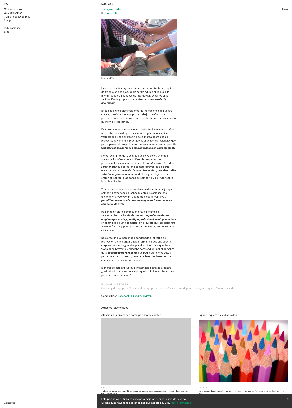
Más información (181, 402)
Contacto (9, 402)
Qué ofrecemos (13, 13)
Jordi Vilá (111, 13)
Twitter (147, 296)
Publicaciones (12, 28)
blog (110, 3)
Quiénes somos (13, 9)
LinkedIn (136, 296)
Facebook (124, 296)
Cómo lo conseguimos (17, 16)
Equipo (8, 20)
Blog (6, 31)
